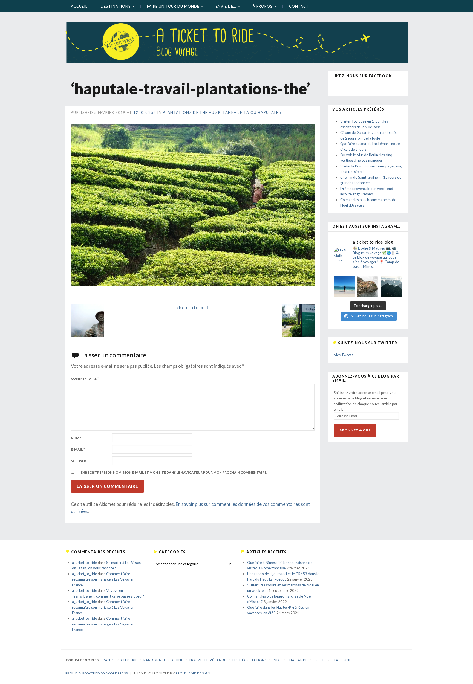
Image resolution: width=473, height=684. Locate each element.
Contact (298, 6)
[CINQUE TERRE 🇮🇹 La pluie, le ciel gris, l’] (368, 286)
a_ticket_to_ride (84, 562)
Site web (78, 461)
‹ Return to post (193, 307)
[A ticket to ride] (236, 34)
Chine (178, 660)
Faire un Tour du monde (173, 6)
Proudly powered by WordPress (96, 673)
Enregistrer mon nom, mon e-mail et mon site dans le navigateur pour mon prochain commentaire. (174, 472)
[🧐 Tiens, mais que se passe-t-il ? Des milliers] (391, 286)
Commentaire (85, 378)
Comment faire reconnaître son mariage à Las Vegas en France (103, 579)
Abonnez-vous (355, 430)
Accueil (79, 6)
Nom (76, 438)
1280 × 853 (144, 112)
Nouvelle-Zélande (207, 660)
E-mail (78, 449)
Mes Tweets (343, 355)
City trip (129, 660)
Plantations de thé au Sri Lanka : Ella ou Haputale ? (222, 112)
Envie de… (226, 6)
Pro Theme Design (193, 673)
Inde (277, 660)
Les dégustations (249, 660)
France (108, 660)
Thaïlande (297, 660)
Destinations (116, 6)
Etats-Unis (342, 660)
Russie (320, 660)
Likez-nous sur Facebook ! (363, 76)
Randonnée (154, 660)
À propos (263, 6)
